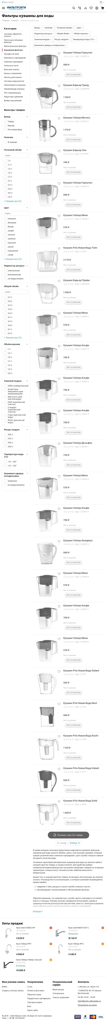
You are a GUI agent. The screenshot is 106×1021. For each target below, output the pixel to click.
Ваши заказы (58, 989)
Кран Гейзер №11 (23, 944)
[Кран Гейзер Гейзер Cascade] (8, 965)
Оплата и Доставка (35, 990)
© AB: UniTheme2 (17, 1018)
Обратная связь (34, 994)
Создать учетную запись (13, 990)
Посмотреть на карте (87, 1005)
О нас (29, 986)
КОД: (77, 56)
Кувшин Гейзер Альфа (76, 345)
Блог (29, 1006)
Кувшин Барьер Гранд (76, 85)
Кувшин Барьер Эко (74, 150)
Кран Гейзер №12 (76, 944)
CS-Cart (38, 1016)
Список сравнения (61, 997)
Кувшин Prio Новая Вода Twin (80, 247)
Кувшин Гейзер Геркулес (77, 52)
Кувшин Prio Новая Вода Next (80, 703)
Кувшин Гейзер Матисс (76, 117)
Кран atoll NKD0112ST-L (78, 928)
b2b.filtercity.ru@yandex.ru (89, 1001)
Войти (4, 986)
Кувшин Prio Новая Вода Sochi (80, 735)
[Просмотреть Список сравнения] (85, 8)
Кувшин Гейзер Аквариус (78, 540)
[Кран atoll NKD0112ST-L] (60, 933)
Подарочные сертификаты (39, 998)
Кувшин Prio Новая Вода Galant (81, 670)
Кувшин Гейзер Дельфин (77, 442)
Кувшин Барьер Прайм (76, 280)
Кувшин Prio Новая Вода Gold (80, 800)
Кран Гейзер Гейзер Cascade (29, 960)
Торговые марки (34, 1002)
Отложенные (58, 993)
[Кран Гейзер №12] (60, 949)
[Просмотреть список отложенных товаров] (91, 8)
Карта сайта (32, 1010)
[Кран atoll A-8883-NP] (8, 933)
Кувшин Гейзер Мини (75, 215)
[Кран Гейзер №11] (8, 949)
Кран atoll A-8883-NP (25, 928)
